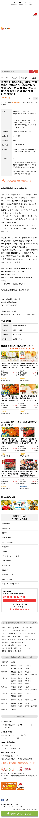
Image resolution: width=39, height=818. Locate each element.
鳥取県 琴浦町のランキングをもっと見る (23, 348)
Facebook (2, 800)
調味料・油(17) (7, 574)
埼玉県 (13, 674)
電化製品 (18, 651)
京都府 (27, 687)
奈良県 (27, 690)
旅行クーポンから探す (15, 78)
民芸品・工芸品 (7, 651)
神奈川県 (34, 674)
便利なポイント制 (24, 725)
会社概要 (17, 804)
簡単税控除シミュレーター (11, 756)
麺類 (8, 636)
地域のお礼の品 (15, 642)
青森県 (13, 666)
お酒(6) (4, 551)
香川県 (20, 700)
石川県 (27, 678)
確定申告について (8, 745)
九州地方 (4, 703)
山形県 (20, 668)
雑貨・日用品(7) (7, 579)
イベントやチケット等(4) (10, 556)
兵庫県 (20, 690)
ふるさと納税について (9, 735)
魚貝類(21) (6, 528)
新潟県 (13, 678)
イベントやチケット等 (9, 633)
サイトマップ (21, 806)
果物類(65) (6, 523)
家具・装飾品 (17, 636)
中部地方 (4, 678)
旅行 (3, 628)
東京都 (27, 674)
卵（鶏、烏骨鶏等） (8, 645)
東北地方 (4, 665)
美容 (26, 636)
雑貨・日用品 (16, 639)
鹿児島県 (34, 706)
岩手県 (20, 666)
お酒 (22, 630)
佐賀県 (20, 703)
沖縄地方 (4, 709)
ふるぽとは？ (6, 728)
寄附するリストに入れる (21, 814)
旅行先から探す (5, 77)
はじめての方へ (14, 4)
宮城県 (27, 666)
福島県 (27, 668)
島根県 (20, 693)
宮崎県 (27, 706)
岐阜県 (13, 683)
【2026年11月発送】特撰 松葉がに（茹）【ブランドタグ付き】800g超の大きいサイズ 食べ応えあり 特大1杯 (28, 443)
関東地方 (4, 672)
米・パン (29, 628)
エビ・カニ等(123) (8, 542)
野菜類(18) (6, 547)
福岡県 (13, 703)
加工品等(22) (6, 560)
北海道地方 (23, 487)
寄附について (21, 738)
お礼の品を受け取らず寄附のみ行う (19, 181)
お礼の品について (26, 735)
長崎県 (27, 703)
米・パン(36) (6, 537)
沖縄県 (13, 710)
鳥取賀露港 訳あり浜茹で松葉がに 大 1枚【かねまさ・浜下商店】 (10, 474)
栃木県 (20, 672)
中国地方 (3, 378)
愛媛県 (27, 700)
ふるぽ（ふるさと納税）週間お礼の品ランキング (18, 763)
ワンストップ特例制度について (12, 748)
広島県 (13, 696)
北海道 (22, 489)
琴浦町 (8, 380)
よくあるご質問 (20, 4)
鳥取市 (8, 489)
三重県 (13, 687)
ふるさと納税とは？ (8, 725)
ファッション (28, 639)
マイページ (25, 4)
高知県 (33, 700)
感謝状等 (5, 642)
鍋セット (21, 645)
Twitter (7, 800)
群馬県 (27, 672)
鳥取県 (3, 380)
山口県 (20, 696)
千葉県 (20, 674)
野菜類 (15, 630)
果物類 (9, 628)
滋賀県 (20, 687)
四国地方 (4, 699)
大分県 (20, 706)
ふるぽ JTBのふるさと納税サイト (6, 36)
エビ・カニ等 (6, 630)
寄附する (30, 4)
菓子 (3, 636)
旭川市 (27, 489)
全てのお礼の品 (34, 78)
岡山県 (27, 693)
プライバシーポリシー (7, 806)
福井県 (13, 681)
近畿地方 (4, 687)
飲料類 (30, 633)
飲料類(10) (6, 565)
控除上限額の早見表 (8, 759)
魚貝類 (17, 628)
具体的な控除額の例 (25, 759)
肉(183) (4, 533)
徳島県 (13, 700)
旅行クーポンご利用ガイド (24, 78)
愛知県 (27, 683)
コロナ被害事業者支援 (9, 648)
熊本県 (13, 706)
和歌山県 (34, 690)
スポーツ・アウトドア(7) (10, 584)
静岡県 (20, 683)
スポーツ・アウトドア (27, 648)
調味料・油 (5, 639)
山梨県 (20, 681)
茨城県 (13, 672)
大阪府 (13, 690)
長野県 (27, 681)
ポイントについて (8, 738)
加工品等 (23, 633)
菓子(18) (5, 570)
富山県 (20, 678)
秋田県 (13, 668)
